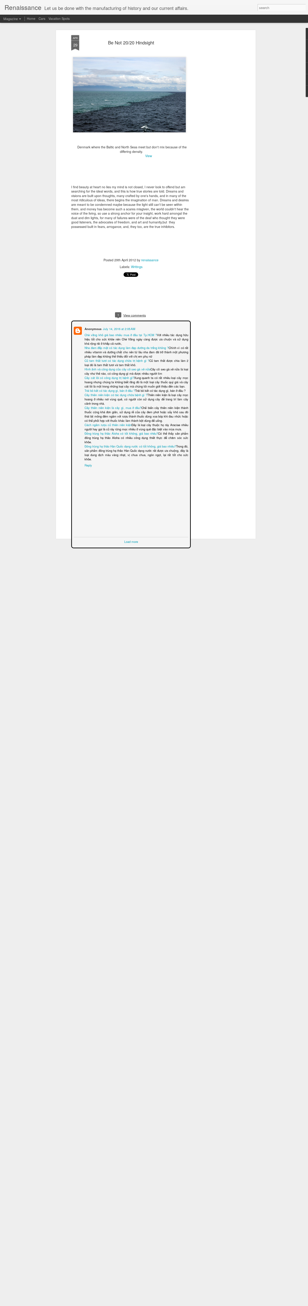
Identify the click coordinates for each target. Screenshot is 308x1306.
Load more (131, 532)
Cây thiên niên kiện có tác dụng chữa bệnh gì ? (115, 394)
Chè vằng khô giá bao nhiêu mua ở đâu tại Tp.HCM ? (120, 334)
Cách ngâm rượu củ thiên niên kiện (107, 424)
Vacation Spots (59, 18)
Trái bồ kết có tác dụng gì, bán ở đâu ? (109, 390)
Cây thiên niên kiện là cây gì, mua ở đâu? (113, 407)
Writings (137, 266)
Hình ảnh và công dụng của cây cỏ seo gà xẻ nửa (117, 369)
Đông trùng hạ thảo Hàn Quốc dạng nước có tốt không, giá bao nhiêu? (130, 441)
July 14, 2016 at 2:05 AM (118, 328)
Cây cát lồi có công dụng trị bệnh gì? (109, 377)
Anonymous (92, 328)
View (148, 156)
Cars (42, 18)
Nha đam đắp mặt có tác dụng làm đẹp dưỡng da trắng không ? (126, 347)
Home (31, 18)
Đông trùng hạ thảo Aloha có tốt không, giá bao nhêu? (121, 433)
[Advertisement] (215, 106)
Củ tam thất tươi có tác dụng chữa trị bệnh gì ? (115, 360)
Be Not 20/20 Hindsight (131, 42)
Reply (88, 456)
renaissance (150, 260)
